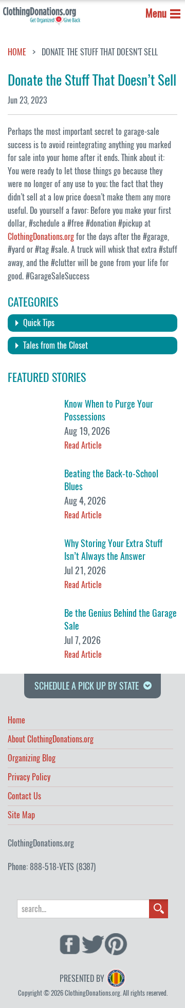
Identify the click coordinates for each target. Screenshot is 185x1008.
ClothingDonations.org (41, 236)
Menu (155, 13)
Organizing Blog (31, 758)
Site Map (21, 815)
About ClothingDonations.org (51, 739)
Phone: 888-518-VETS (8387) (52, 866)
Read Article (83, 445)
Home (17, 52)
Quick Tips (38, 322)
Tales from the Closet (55, 345)
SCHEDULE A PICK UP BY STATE (86, 685)
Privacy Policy (29, 777)
